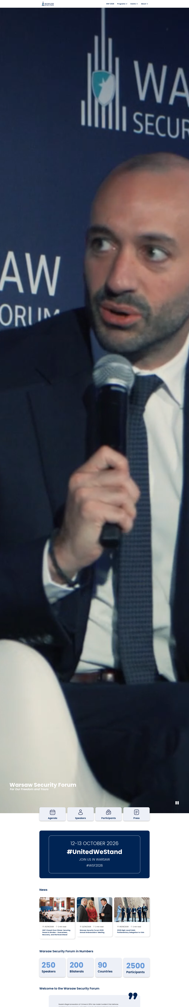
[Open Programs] (126, 4)
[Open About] (147, 4)
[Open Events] (137, 4)
